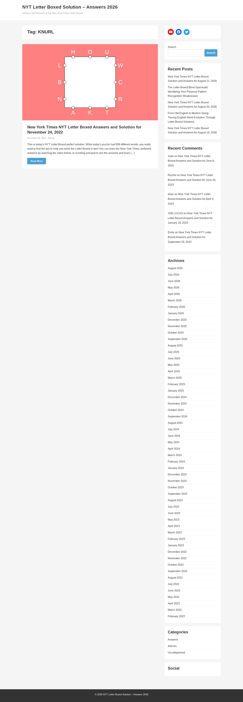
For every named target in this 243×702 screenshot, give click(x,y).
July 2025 (173, 352)
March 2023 (175, 532)
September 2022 (177, 571)
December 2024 (177, 397)
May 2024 (173, 442)
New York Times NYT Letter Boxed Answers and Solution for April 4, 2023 (191, 199)
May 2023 (173, 519)
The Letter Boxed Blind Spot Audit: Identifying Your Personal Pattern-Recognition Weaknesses (188, 91)
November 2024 (177, 403)
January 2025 (176, 390)
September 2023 (177, 493)
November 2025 (177, 326)
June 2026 (174, 281)
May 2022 (173, 597)
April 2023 (174, 526)
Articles (172, 646)
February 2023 (176, 539)
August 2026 (175, 268)
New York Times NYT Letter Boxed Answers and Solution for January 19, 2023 (190, 218)
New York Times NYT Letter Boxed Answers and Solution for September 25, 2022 (189, 237)
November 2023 (177, 481)
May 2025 (173, 364)
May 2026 (173, 287)
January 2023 (176, 545)
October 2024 (176, 410)
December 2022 (177, 551)
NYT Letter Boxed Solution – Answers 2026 (70, 7)
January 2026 (176, 313)
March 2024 (175, 455)
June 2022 (174, 590)
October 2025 (176, 332)
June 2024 (174, 435)
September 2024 (177, 416)
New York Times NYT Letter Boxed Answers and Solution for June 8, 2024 (191, 161)
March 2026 (175, 300)
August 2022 (175, 577)
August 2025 (175, 345)
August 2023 (175, 500)
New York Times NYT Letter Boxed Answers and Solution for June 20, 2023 (192, 180)
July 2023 (173, 506)
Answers (173, 639)
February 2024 (176, 461)
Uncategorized (176, 652)
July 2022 (173, 584)
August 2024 (175, 422)
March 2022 (175, 609)
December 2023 (177, 474)
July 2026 (173, 274)
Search (172, 47)
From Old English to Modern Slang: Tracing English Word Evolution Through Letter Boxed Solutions (191, 117)
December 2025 (177, 319)
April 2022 (174, 603)
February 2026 (176, 306)
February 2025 (176, 384)
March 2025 (175, 377)
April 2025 (174, 371)
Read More (37, 161)
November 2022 (177, 558)
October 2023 (176, 487)
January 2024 (176, 468)
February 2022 (176, 616)
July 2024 (173, 429)
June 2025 (174, 358)
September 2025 (177, 339)
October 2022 (176, 564)
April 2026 (174, 294)
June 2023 (174, 513)
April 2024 (174, 448)
